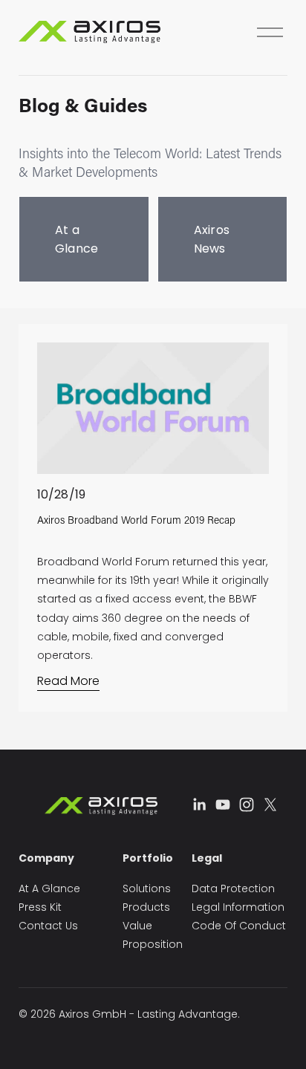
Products (146, 907)
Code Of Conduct (239, 925)
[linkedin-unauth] (199, 804)
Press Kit (40, 907)
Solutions (147, 888)
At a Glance (77, 239)
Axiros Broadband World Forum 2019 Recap (136, 520)
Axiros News (212, 239)
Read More (68, 680)
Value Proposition (153, 935)
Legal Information (238, 907)
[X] (270, 804)
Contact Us (48, 925)
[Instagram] (246, 804)
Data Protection (233, 888)
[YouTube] (222, 804)
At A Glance (49, 888)
